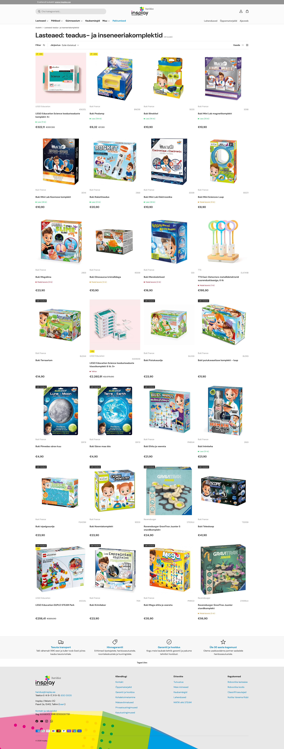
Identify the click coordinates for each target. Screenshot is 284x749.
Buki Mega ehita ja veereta (158, 605)
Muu (105, 20)
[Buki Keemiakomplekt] (115, 491)
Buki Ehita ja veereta (155, 446)
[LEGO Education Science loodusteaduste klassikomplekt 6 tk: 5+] (115, 324)
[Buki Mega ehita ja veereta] (169, 569)
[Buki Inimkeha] (223, 411)
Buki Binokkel (151, 113)
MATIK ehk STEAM (183, 702)
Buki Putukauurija (153, 360)
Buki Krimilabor (98, 605)
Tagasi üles (142, 662)
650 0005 (66, 695)
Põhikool (55, 20)
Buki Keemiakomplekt (101, 526)
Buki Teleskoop (206, 526)
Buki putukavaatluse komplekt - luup (218, 360)
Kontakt (119, 682)
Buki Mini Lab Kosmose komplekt (53, 197)
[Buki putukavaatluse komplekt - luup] (223, 324)
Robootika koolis (236, 687)
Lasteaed (41, 20)
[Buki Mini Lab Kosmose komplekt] (61, 161)
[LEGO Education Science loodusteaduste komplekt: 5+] (61, 78)
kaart (62, 704)
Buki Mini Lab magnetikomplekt (215, 113)
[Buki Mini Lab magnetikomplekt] (223, 78)
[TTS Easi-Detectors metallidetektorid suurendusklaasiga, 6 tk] (223, 241)
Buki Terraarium (44, 360)
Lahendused (210, 20)
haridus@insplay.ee (45, 692)
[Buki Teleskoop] (223, 491)
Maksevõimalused (124, 702)
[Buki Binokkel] (169, 78)
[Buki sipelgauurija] (61, 491)
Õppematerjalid (228, 20)
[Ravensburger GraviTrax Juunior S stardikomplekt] (169, 491)
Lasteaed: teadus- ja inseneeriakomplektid (61, 28)
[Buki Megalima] (61, 241)
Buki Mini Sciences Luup (211, 197)
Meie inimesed (181, 687)
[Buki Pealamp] (115, 78)
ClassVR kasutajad (237, 692)
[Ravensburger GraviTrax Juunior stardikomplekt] (223, 569)
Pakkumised (119, 20)
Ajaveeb (244, 20)
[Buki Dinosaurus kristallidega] (115, 241)
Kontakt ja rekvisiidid (46, 710)
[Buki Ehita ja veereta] (169, 411)
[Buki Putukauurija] (169, 324)
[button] (247, 11)
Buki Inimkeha (205, 446)
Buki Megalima (43, 277)
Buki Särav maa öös (100, 446)
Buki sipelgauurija (45, 526)
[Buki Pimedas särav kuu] (61, 411)
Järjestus (55, 45)
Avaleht (39, 28)
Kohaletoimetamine (125, 697)
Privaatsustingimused (126, 707)
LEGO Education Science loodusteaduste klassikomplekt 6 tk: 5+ (112, 365)
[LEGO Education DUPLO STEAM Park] (61, 569)
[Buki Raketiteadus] (115, 161)
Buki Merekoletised (154, 277)
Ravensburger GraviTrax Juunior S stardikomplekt (162, 528)
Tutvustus (178, 682)
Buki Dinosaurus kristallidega (105, 277)
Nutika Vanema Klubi (238, 697)
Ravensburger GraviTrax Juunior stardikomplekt (215, 607)
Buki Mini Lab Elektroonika (158, 197)
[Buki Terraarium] (61, 324)
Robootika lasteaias (238, 682)
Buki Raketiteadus (99, 197)
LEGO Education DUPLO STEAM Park (55, 605)
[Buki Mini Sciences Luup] (223, 161)
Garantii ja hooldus (125, 692)
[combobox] (71, 11)
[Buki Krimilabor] (115, 569)
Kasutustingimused (125, 712)
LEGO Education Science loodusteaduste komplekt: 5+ (58, 115)
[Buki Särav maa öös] (115, 411)
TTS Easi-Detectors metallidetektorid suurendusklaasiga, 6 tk (218, 279)
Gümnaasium (73, 20)
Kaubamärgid (92, 20)
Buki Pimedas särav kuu (48, 446)
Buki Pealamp (97, 113)
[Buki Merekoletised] (169, 241)
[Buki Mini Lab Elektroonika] (169, 161)
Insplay (44, 741)
